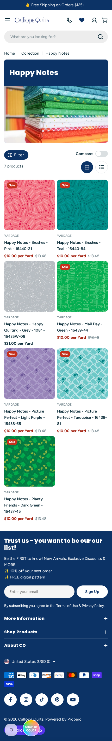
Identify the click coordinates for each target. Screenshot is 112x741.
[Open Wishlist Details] (82, 20)
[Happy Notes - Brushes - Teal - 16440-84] (82, 205)
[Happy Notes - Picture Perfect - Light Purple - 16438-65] (29, 373)
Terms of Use (67, 606)
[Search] (100, 37)
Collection (30, 53)
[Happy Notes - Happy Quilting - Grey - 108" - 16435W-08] (29, 286)
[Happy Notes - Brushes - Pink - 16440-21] (29, 205)
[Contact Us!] (69, 20)
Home (9, 53)
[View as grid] (87, 167)
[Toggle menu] (7, 20)
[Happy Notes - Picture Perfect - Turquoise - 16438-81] (82, 373)
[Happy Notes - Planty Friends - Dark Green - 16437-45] (29, 461)
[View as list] (101, 167)
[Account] (94, 20)
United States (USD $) (30, 661)
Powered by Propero (63, 719)
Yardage (11, 236)
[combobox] (56, 37)
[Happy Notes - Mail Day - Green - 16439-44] (82, 286)
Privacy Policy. (93, 606)
